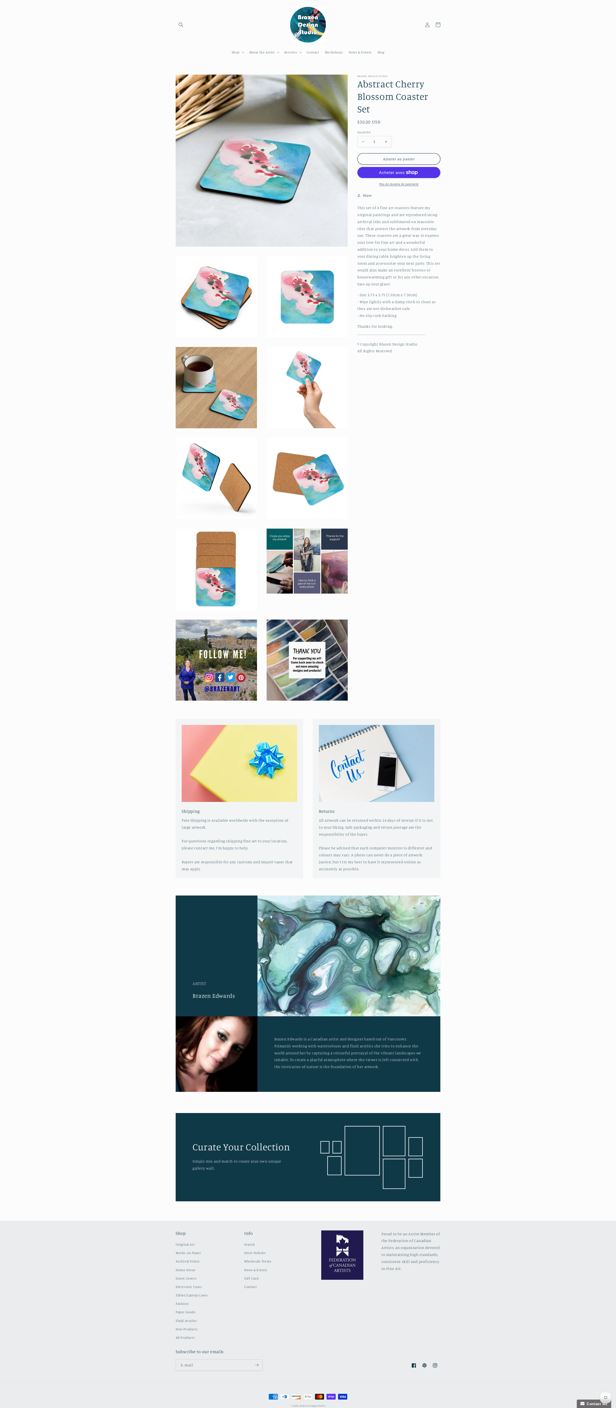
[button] (181, 24)
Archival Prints (188, 1261)
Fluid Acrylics (186, 1320)
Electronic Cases (189, 1287)
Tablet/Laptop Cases (192, 1295)
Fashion (182, 1303)
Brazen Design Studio (312, 1405)
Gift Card (251, 1278)
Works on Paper (188, 1253)
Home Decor (186, 1270)
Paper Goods (186, 1312)
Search (249, 1244)
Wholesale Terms (257, 1261)
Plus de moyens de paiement (399, 184)
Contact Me (596, 1404)
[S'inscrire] (256, 1365)
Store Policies (255, 1253)
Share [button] (367, 195)
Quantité (364, 132)
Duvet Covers (186, 1278)
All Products (185, 1337)
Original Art (185, 1244)
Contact (250, 1287)
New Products (187, 1329)
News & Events (255, 1270)
